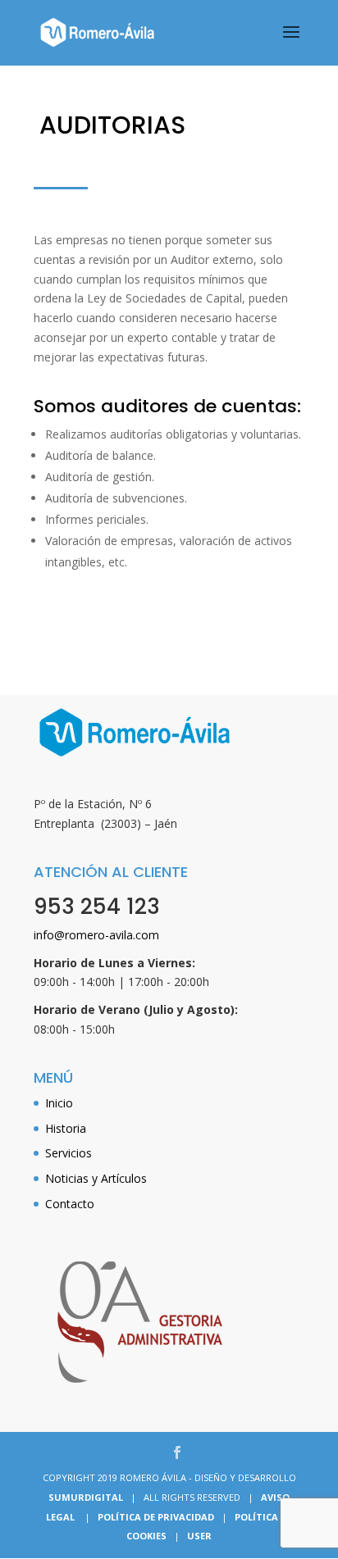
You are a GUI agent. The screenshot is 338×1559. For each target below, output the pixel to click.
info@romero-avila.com (96, 935)
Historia (65, 1128)
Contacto (69, 1203)
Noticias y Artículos (96, 1178)
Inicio (59, 1103)
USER (199, 1535)
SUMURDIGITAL (85, 1497)
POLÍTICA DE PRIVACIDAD (156, 1517)
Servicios (68, 1153)
